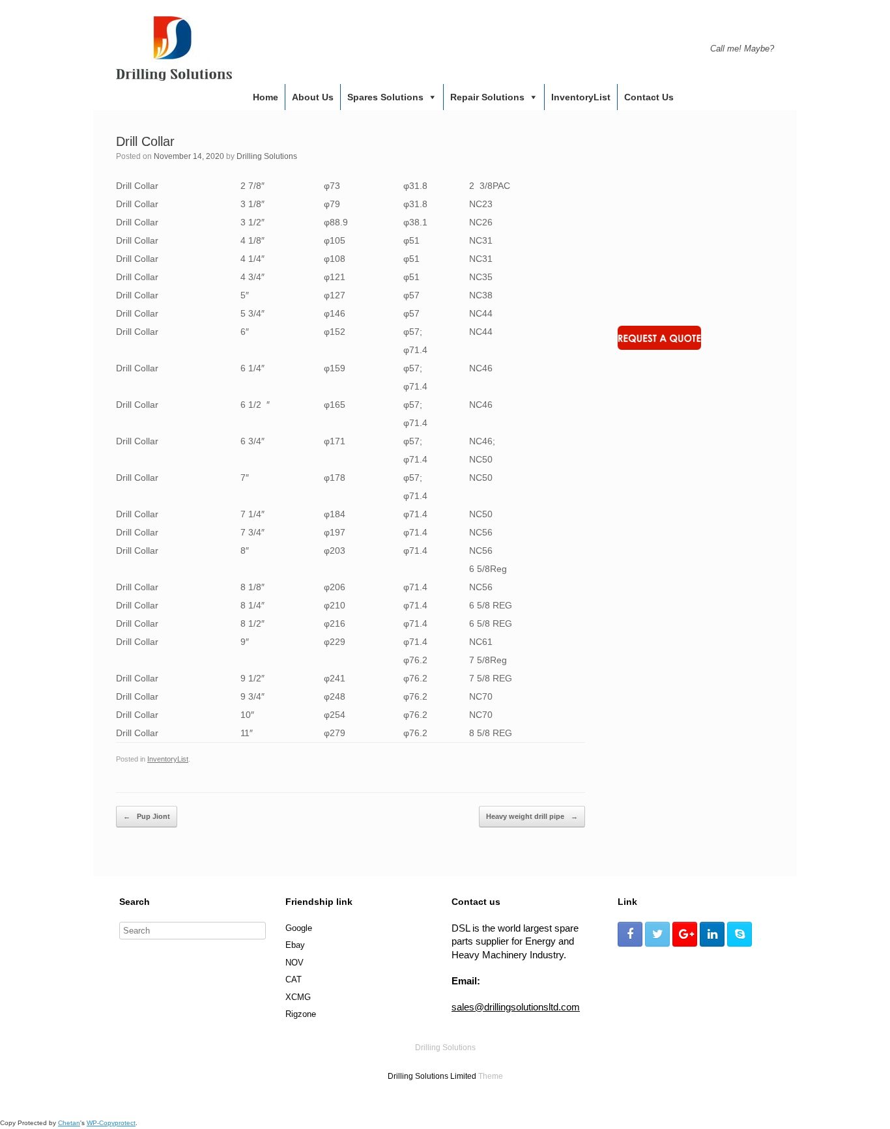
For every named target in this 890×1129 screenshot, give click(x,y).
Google (298, 928)
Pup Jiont (146, 816)
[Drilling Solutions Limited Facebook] (630, 934)
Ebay (295, 945)
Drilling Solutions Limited (432, 1076)
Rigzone (300, 1014)
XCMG (298, 997)
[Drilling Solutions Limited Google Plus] (684, 934)
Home (265, 97)
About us (313, 97)
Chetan (69, 1122)
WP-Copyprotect (111, 1122)
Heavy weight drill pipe (532, 816)
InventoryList (580, 97)
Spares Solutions (385, 97)
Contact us (649, 97)
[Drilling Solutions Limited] (174, 48)
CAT (293, 979)
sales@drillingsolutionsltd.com (516, 1006)
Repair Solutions (487, 97)
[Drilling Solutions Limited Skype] (739, 934)
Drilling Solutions (267, 156)
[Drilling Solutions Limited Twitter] (657, 934)
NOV (294, 962)
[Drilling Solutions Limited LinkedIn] (712, 934)
